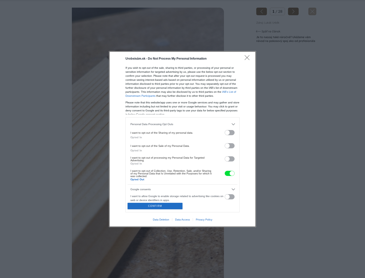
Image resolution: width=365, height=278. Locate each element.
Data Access (182, 219)
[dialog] (182, 139)
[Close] (248, 58)
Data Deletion (161, 219)
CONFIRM (155, 206)
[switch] (230, 132)
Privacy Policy (204, 219)
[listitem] (182, 124)
